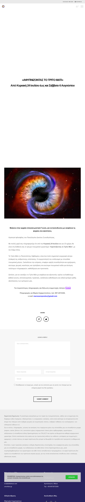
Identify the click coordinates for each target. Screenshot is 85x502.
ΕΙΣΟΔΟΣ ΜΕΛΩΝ (68, 1)
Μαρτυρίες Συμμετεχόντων (13, 501)
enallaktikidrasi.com (10, 483)
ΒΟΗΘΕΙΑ (79, 1)
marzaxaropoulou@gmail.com (45, 296)
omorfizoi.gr (8, 486)
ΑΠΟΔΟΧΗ (71, 477)
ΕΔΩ (68, 287)
